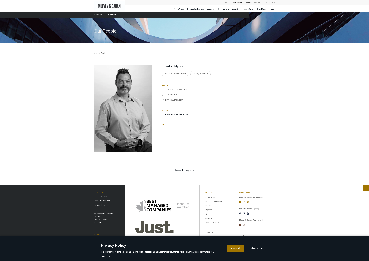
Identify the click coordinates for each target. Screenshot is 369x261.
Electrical (209, 205)
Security (208, 218)
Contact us (258, 3)
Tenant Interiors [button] (247, 9)
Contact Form (100, 205)
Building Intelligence (213, 201)
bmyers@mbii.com (174, 100)
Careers (248, 3)
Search (271, 3)
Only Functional (257, 248)
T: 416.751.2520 (101, 196)
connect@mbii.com (102, 201)
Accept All (235, 248)
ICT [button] (218, 9)
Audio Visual (210, 197)
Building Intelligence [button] (195, 9)
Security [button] (235, 9)
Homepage (98, 15)
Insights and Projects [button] (266, 9)
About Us (226, 3)
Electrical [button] (210, 9)
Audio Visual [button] (179, 9)
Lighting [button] (226, 9)
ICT (206, 214)
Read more (105, 256)
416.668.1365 (172, 94)
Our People (237, 3)
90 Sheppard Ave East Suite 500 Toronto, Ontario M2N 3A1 (103, 217)
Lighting (208, 210)
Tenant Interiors (212, 222)
